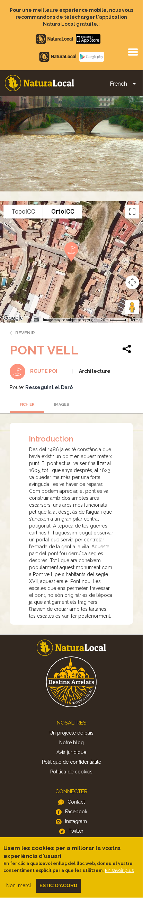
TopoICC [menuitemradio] (23, 211)
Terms (136, 320)
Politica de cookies (71, 771)
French (118, 83)
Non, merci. (19, 885)
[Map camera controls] (132, 282)
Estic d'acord (58, 885)
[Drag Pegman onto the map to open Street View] (132, 307)
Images (61, 404)
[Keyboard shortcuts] (36, 320)
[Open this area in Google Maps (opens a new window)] (13, 318)
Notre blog (71, 742)
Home (39, 83)
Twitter (76, 831)
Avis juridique (71, 752)
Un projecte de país (71, 733)
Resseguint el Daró (49, 387)
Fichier (27, 404)
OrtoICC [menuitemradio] (62, 211)
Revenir (25, 332)
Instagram (76, 821)
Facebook (76, 811)
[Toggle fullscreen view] (132, 211)
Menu (132, 51)
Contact (76, 802)
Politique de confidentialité (71, 762)
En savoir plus (119, 870)
